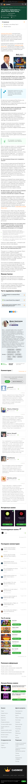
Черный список (4, 713)
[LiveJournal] (10, 312)
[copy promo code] (9, 521)
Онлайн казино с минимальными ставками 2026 (11, 668)
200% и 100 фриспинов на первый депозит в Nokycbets (18, 694)
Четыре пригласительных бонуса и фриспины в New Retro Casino (19, 686)
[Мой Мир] (12, 312)
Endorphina (14, 621)
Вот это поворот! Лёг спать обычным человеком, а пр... (10, 583)
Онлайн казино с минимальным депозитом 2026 (11, 673)
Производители (18, 711)
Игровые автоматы (5, 722)
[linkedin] (10, 325)
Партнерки (3, 747)
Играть (7, 524)
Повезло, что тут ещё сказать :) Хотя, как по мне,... (11, 589)
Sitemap (17, 761)
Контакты (17, 755)
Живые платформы (19, 717)
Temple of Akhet (15, 627)
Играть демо (17, 624)
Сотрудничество (4, 743)
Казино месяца (18, 724)
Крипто (17, 715)
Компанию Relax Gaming (6, 33)
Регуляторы (18, 728)
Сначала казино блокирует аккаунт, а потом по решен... (10, 548)
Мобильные (18, 733)
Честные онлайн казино (6, 724)
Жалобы (17, 737)
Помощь (17, 753)
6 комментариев (6, 17)
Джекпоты (3, 717)
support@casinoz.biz (21, 1)
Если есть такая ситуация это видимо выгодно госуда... (10, 596)
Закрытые (3, 715)
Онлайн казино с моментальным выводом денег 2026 (12, 671)
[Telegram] (15, 312)
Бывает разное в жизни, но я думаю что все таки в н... (10, 576)
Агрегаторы (18, 720)
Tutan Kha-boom (15, 641)
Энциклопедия (4, 736)
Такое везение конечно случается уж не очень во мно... (11, 562)
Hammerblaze (15, 634)
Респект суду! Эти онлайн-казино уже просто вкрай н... (10, 555)
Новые (2, 711)
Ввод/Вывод (18, 713)
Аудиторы (17, 731)
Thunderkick (14, 628)
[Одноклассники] (13, 312)
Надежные (3, 720)
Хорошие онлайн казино (6, 666)
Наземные (17, 722)
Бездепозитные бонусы (6, 732)
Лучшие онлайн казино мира (7, 669)
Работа (2, 745)
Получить (19, 691)
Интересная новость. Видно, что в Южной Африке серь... (11, 603)
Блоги (16, 735)
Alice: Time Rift (15, 648)
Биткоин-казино (4, 734)
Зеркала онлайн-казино (6, 730)
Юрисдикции (18, 726)
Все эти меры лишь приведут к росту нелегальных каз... (10, 610)
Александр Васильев (11, 364)
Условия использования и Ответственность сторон (20, 744)
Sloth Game (14, 620)
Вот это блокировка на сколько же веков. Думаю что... (11, 569)
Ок (23, 781)
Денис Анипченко (11, 13)
